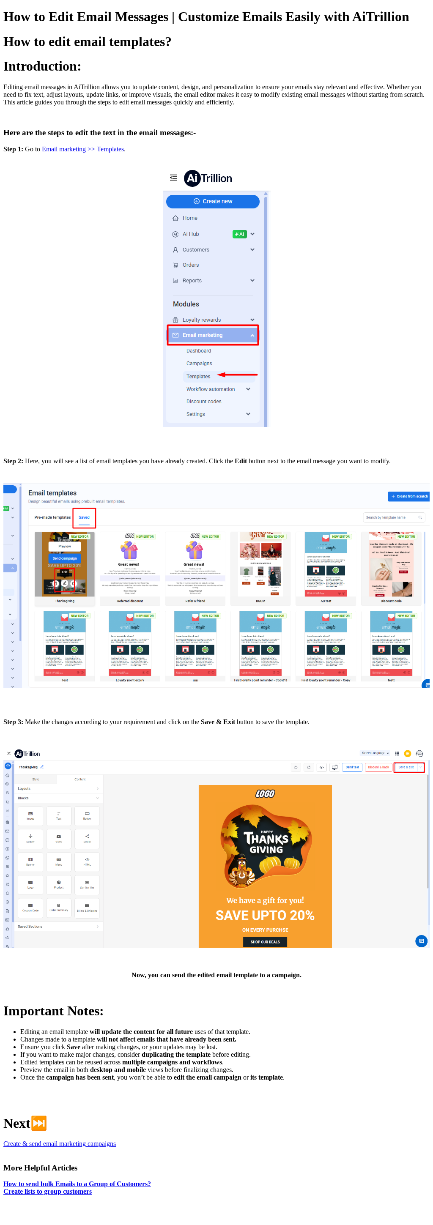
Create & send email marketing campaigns (59, 1143)
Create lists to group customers (47, 1191)
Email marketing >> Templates (83, 149)
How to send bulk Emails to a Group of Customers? (77, 1183)
